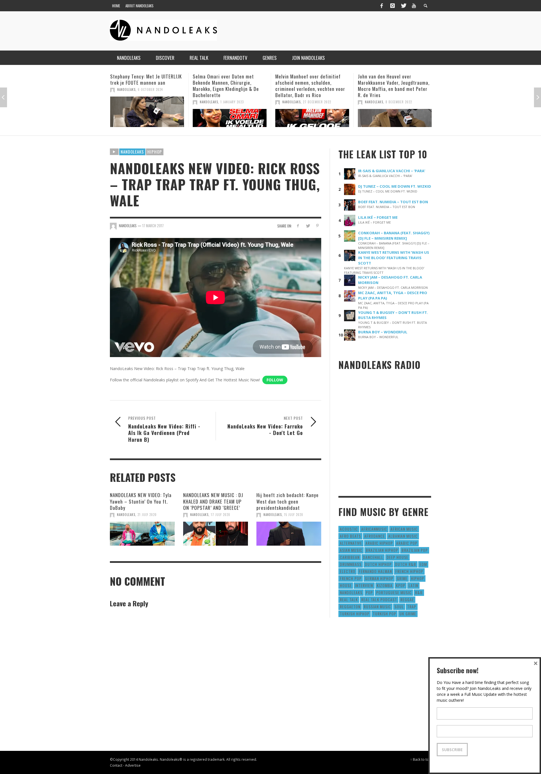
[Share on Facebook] (298, 226)
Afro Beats (350, 536)
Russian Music (377, 606)
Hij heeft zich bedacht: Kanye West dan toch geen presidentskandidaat (287, 501)
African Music (404, 529)
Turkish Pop (384, 613)
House (346, 585)
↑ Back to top (420, 759)
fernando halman (375, 571)
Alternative (351, 543)
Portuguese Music (394, 592)
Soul (399, 606)
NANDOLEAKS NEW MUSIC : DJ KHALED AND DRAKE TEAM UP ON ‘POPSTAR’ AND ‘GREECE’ (213, 501)
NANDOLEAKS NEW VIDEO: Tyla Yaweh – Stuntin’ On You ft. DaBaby (141, 501)
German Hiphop (379, 578)
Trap (411, 606)
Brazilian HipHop (382, 550)
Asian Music (351, 550)
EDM (423, 564)
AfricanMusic (374, 529)
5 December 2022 (398, 102)
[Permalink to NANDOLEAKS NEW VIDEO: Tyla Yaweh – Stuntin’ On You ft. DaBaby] (142, 534)
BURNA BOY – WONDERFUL (382, 331)
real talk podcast (379, 599)
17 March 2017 (153, 225)
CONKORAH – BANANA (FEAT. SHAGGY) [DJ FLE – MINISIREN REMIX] (394, 235)
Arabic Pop (406, 543)
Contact (116, 765)
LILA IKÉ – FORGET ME (378, 217)
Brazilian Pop (415, 550)
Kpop (400, 585)
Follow (275, 379)
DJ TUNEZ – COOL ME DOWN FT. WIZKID (394, 186)
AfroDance (374, 536)
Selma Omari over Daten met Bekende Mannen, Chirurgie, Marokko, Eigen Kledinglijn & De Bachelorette (143, 86)
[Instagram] (392, 5)
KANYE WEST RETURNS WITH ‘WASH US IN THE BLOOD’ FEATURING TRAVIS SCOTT (393, 258)
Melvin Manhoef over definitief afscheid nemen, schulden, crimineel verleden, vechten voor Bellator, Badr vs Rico (228, 86)
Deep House (397, 557)
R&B (419, 592)
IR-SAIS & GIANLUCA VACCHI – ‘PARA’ (391, 170)
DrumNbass (351, 564)
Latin (413, 585)
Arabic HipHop (379, 543)
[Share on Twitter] (307, 226)
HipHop (154, 151)
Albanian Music (403, 536)
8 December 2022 (316, 102)
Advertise (133, 765)
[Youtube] (414, 5)
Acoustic (349, 529)
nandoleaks (351, 592)
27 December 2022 (234, 102)
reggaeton (350, 606)
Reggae (407, 599)
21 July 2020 (147, 514)
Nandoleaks (132, 151)
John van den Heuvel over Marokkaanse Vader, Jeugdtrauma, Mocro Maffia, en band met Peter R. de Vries (311, 86)
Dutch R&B (405, 564)
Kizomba (385, 585)
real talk (349, 599)
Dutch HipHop (378, 564)
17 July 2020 (220, 514)
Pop (369, 592)
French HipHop (409, 571)
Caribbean (350, 557)
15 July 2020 (293, 514)
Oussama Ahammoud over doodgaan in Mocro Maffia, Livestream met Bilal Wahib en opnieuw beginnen (390, 86)
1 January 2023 (149, 102)
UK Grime (408, 613)
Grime (402, 578)
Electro (347, 571)
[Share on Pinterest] (317, 226)
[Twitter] (403, 5)
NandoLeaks (126, 102)
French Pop (351, 578)
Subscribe (452, 749)
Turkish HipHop (354, 613)
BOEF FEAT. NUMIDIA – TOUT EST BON (393, 201)
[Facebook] (381, 5)
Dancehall (373, 557)
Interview (364, 585)
